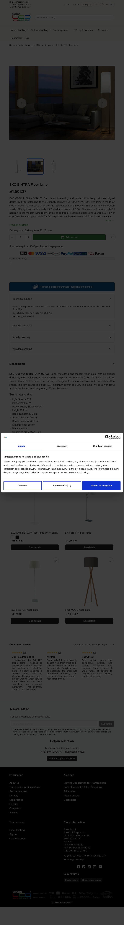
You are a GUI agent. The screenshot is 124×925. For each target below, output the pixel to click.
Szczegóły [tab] (62, 446)
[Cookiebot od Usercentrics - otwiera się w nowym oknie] (107, 437)
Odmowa (22, 485)
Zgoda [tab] (21, 446)
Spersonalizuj (60, 485)
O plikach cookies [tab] (102, 446)
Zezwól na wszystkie (101, 485)
